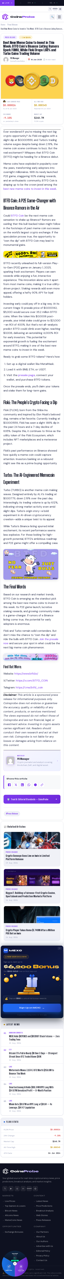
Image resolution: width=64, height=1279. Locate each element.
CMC (29, 1188)
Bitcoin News (11, 1210)
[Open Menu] (59, 17)
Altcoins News (12, 1215)
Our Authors (42, 1241)
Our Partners (42, 1232)
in (23, 1188)
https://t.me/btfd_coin (29, 687)
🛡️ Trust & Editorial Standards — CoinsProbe (32, 799)
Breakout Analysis (45, 1210)
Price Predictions (44, 1206)
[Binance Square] (60, 9)
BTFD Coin (17, 215)
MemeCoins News (13, 1220)
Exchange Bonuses (14, 1232)
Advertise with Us (44, 1246)
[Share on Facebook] (9, 784)
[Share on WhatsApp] (29, 784)
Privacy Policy (42, 1255)
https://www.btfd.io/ (26, 673)
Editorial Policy (43, 1251)
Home (3, 24)
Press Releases (43, 1220)
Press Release (12, 24)
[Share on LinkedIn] (22, 784)
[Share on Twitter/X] (16, 784)
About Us (40, 1236)
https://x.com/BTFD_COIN (31, 680)
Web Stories (42, 1215)
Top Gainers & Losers (15, 1206)
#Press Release (12, 813)
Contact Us (41, 1260)
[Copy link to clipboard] (42, 784)
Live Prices (10, 1201)
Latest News (42, 1201)
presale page (26, 375)
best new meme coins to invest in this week (29, 189)
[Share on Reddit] (35, 784)
